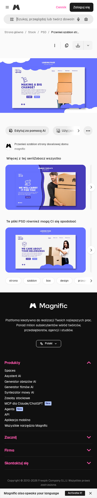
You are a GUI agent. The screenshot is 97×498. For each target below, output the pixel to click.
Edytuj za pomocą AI (30, 131)
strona (13, 281)
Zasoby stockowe (17, 398)
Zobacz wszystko (47, 158)
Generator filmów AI (19, 387)
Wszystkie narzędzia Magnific (26, 426)
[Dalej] (78, 130)
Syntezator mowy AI (19, 392)
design (64, 281)
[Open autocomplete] (10, 19)
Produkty (12, 362)
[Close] (90, 493)
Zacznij (11, 437)
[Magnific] (48, 306)
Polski (48, 343)
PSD (43, 32)
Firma (9, 450)
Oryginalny (31, 60)
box (48, 281)
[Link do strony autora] (9, 146)
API (7, 414)
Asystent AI (13, 376)
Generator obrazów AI (20, 382)
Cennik (61, 7)
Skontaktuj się (16, 463)
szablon (32, 281)
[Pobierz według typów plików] (87, 45)
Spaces (10, 370)
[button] (48, 343)
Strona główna (14, 32)
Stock (32, 32)
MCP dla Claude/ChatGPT (28, 403)
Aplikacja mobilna (17, 420)
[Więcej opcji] (54, 45)
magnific (19, 149)
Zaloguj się (81, 7)
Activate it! (75, 493)
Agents (13, 409)
